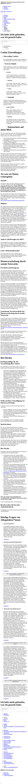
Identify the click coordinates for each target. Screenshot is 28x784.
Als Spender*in (6, 754)
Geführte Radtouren (7, 734)
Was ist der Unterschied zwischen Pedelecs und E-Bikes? (15, 643)
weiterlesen (6, 539)
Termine (5, 725)
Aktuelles (5, 15)
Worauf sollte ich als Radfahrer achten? (12, 608)
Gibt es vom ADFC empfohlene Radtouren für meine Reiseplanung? (15, 681)
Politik (4, 17)
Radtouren (5, 21)
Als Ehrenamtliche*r (8, 755)
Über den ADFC (7, 741)
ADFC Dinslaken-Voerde (9, 19)
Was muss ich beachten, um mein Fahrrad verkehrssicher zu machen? (15, 574)
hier (18, 214)
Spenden (5, 7)
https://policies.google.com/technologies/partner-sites (12, 200)
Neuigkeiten (6, 715)
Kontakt (5, 749)
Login (4, 24)
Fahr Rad (5, 16)
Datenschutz (6, 774)
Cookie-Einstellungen (8, 775)
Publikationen (6, 745)
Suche (5, 30)
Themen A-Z (6, 721)
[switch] (11, 46)
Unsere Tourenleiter (7, 748)
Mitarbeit (5, 744)
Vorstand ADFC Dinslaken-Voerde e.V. (12, 746)
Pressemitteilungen (7, 762)
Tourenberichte (6, 23)
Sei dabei (5, 25)
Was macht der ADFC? (9, 523)
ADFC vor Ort (6, 743)
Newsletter (5, 9)
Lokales (5, 20)
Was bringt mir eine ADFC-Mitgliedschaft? (12, 542)
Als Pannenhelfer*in (8, 758)
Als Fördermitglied (7, 757)
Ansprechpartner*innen (8, 763)
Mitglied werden (7, 6)
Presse (4, 26)
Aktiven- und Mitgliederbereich (10, 767)
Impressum (5, 772)
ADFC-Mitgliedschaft (8, 753)
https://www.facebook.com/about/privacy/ (15, 354)
